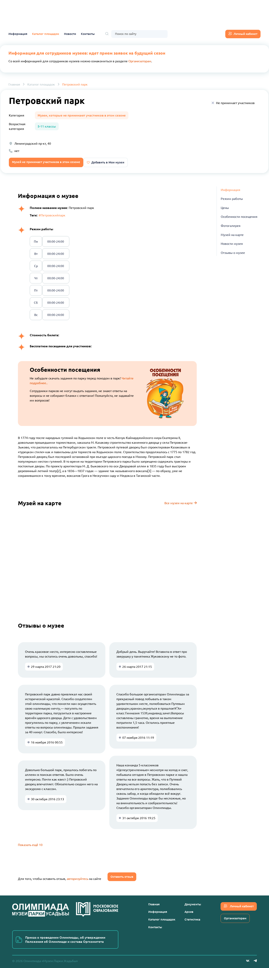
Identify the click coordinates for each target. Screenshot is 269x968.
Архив (189, 911)
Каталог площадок (45, 33)
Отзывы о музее (233, 252)
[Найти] (107, 34)
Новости (70, 33)
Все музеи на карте (179, 503)
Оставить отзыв (121, 876)
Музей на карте (232, 235)
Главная (14, 84)
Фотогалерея (230, 225)
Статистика (192, 919)
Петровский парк (75, 84)
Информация (17, 33)
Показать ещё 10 (30, 845)
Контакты (88, 33)
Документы (193, 904)
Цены (225, 208)
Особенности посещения (239, 217)
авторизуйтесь (77, 878)
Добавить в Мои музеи (107, 162)
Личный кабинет (245, 33)
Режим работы (232, 199)
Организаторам (139, 61)
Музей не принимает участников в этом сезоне (46, 162)
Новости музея (232, 243)
